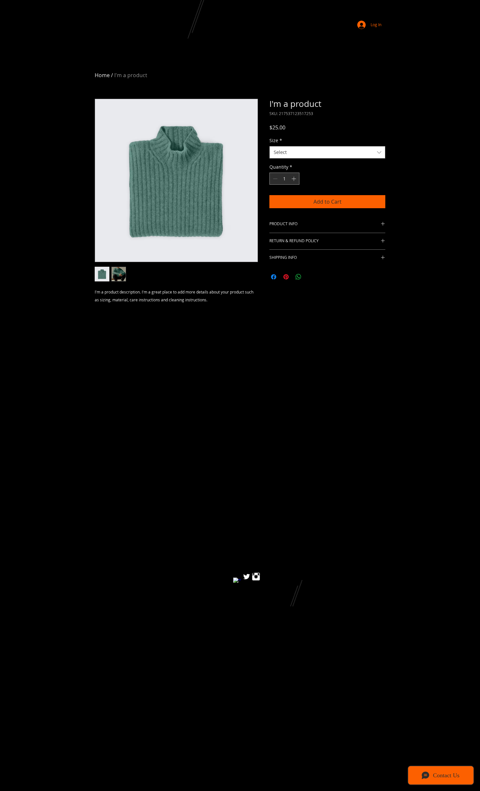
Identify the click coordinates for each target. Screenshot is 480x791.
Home (102, 75)
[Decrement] (274, 178)
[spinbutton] (284, 178)
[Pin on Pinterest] (286, 277)
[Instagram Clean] (256, 577)
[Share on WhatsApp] (298, 277)
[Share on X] (311, 277)
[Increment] (294, 178)
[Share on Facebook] (274, 277)
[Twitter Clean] (246, 577)
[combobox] (327, 152)
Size (275, 140)
